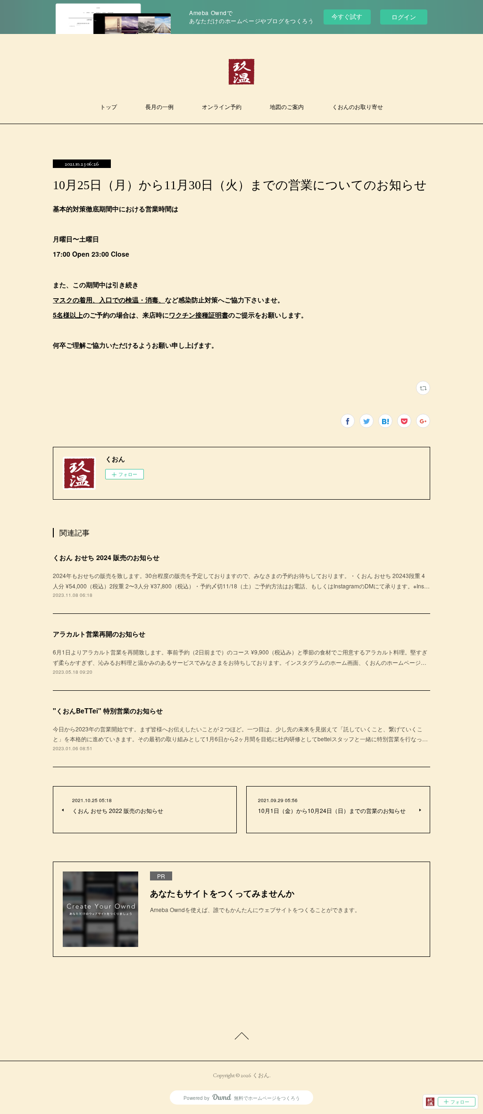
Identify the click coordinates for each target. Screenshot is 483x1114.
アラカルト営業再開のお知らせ (99, 633)
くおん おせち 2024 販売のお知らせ (106, 557)
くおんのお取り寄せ (357, 107)
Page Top (241, 1037)
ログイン (403, 16)
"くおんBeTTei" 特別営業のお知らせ (108, 710)
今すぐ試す (347, 16)
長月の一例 (159, 107)
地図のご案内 (287, 107)
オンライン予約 (222, 107)
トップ (108, 107)
